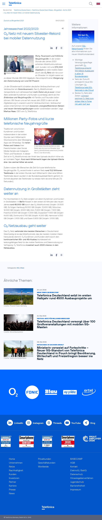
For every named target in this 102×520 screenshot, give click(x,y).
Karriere (13, 485)
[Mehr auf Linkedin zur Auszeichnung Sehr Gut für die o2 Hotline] (47, 441)
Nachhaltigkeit (16, 470)
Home (12, 458)
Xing (92, 423)
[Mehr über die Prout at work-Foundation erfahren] (92, 441)
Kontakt (74, 466)
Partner (12, 481)
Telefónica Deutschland (22, 10)
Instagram (38, 423)
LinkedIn (18, 423)
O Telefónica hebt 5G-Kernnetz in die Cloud (84, 87)
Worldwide (43, 466)
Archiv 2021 (67, 10)
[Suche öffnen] (91, 3)
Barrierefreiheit (77, 485)
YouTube (76, 423)
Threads (57, 423)
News (12, 493)
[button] (51, 48)
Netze (12, 466)
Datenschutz (76, 474)
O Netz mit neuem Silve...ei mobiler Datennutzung (22, 13)
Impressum (75, 489)
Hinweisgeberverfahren (81, 478)
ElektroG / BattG (78, 470)
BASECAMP (76, 458)
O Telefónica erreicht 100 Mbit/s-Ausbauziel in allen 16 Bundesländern (84, 71)
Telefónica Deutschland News (42, 10)
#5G (18, 268)
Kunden (12, 474)
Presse (12, 489)
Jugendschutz (77, 481)
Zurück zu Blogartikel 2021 (14, 20)
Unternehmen (16, 462)
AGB (72, 462)
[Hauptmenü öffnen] (3, 3)
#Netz (22, 268)
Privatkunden (44, 458)
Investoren (14, 478)
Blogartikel (58, 10)
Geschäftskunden (46, 462)
